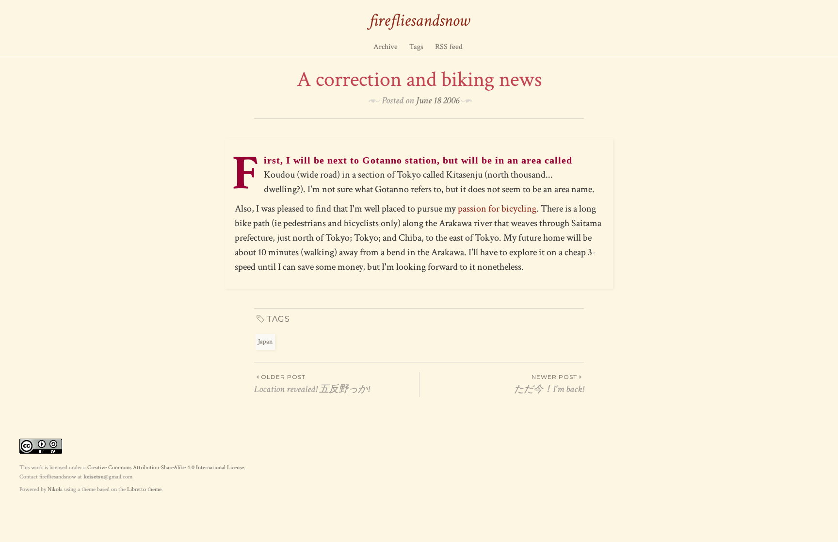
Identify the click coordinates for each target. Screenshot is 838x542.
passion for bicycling (497, 208)
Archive (385, 47)
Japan (265, 341)
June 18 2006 (437, 100)
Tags (416, 47)
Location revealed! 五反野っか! (312, 384)
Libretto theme (144, 489)
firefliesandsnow (419, 20)
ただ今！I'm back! (549, 384)
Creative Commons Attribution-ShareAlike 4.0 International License (165, 467)
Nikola (55, 489)
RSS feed (449, 47)
